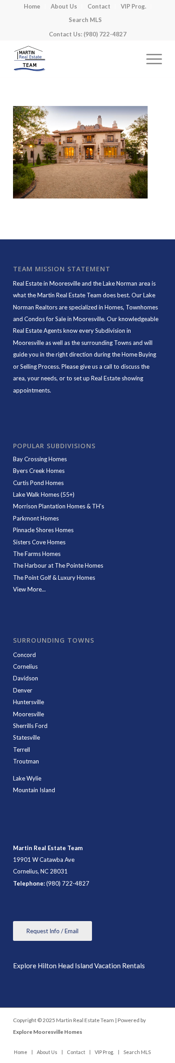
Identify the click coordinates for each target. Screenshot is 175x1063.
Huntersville (28, 702)
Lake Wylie (27, 778)
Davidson (25, 678)
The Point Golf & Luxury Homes (54, 577)
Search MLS (85, 19)
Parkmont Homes (36, 518)
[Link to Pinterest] (142, 1043)
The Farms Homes (37, 553)
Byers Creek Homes (39, 470)
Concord (24, 654)
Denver (22, 690)
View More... (29, 589)
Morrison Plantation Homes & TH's (58, 506)
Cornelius (25, 666)
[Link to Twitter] (115, 1043)
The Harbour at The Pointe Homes (58, 565)
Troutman (26, 761)
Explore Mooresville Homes (47, 1031)
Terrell (21, 749)
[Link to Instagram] (128, 1043)
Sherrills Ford (30, 725)
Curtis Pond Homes (38, 482)
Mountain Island (34, 790)
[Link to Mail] (155, 1043)
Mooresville (28, 714)
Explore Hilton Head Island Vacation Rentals (79, 966)
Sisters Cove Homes (39, 542)
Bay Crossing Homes (40, 459)
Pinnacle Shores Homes (43, 530)
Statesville (26, 737)
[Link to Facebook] (101, 1043)
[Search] (128, 59)
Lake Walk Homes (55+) (43, 494)
